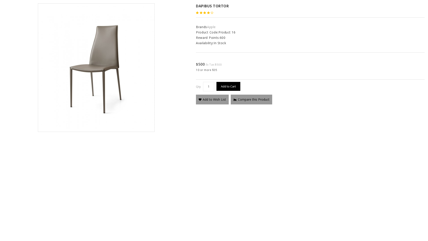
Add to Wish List (214, 99)
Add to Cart (228, 86)
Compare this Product (254, 99)
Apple (211, 27)
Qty (198, 87)
